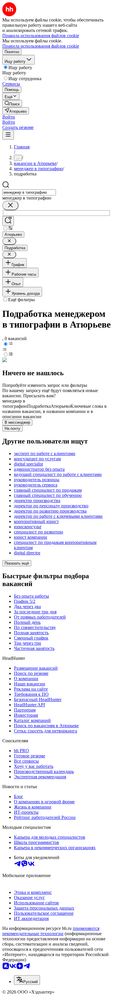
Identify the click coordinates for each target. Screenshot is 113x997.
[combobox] (29, 192)
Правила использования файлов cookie (40, 46)
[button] (8, 116)
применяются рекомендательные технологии (50, 931)
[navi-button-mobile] (8, 135)
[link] (12, 103)
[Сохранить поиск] (8, 221)
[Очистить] (10, 205)
